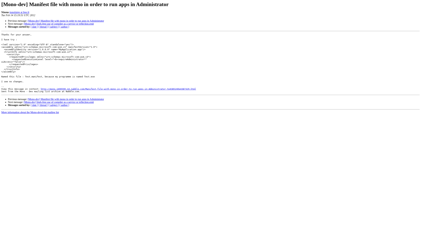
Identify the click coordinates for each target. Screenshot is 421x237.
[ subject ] (54, 26)
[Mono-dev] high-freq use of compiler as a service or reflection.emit (59, 23)
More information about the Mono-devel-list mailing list (30, 112)
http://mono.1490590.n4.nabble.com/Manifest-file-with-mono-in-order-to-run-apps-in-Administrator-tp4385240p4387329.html (118, 89)
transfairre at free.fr (19, 12)
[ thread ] (43, 26)
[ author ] (64, 26)
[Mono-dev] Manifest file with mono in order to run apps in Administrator (66, 20)
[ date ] (34, 26)
